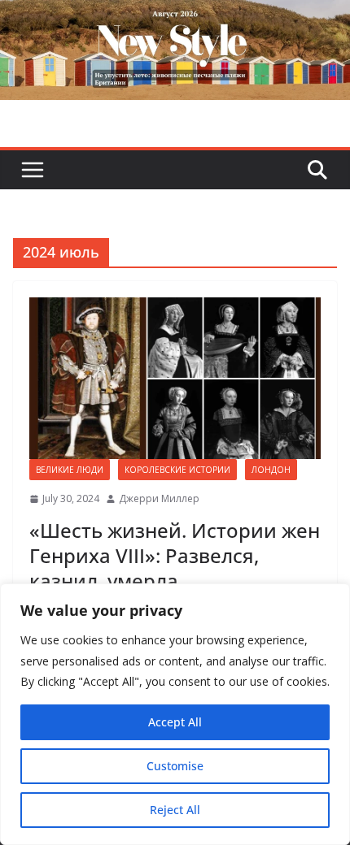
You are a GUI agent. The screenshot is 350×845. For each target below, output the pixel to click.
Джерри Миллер (159, 498)
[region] (175, 714)
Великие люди (69, 469)
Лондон (271, 469)
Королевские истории (177, 469)
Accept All (175, 722)
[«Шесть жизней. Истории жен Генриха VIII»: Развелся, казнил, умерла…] (175, 378)
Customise (175, 766)
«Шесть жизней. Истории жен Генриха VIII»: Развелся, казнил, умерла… (174, 555)
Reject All (175, 809)
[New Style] (175, 17)
